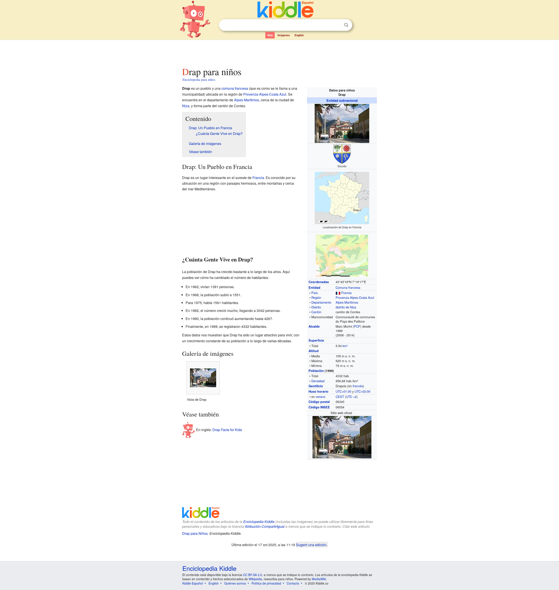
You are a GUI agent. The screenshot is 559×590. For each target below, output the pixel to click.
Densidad (317, 380)
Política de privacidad (266, 583)
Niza (185, 105)
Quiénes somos (235, 583)
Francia (346, 292)
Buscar (346, 25)
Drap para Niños (195, 533)
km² (345, 345)
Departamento (321, 302)
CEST (340, 396)
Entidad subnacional (342, 100)
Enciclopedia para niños (199, 79)
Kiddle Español (192, 583)
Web (270, 35)
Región (316, 297)
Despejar (337, 25)
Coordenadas (319, 282)
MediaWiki (319, 579)
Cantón (316, 312)
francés (358, 386)
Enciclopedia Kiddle (209, 568)
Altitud (314, 351)
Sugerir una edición (311, 544)
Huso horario (318, 391)
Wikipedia (255, 579)
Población (316, 370)
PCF (357, 326)
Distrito (316, 307)
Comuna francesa (348, 287)
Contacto (293, 583)
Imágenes (284, 35)
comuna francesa (234, 88)
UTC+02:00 (362, 391)
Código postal (319, 401)
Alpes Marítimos (347, 302)
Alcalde (314, 326)
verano (320, 396)
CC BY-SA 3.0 (252, 575)
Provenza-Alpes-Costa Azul (355, 297)
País (314, 292)
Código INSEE (319, 407)
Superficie (316, 340)
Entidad (314, 287)
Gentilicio (316, 386)
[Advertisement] (279, 52)
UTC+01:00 (343, 391)
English (299, 35)
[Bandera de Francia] (338, 292)
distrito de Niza (346, 307)
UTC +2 (351, 396)
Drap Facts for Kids (227, 429)
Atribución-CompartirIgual (265, 526)
